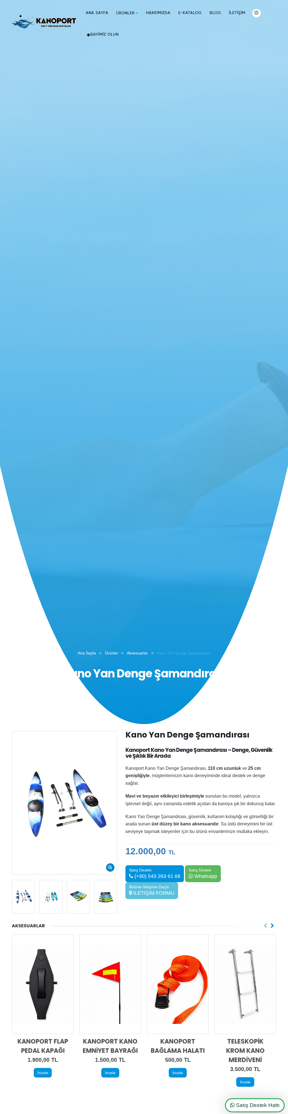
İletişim (237, 13)
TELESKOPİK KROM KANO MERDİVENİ (245, 1050)
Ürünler (125, 13)
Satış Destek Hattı (257, 1105)
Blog (215, 13)
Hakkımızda (158, 13)
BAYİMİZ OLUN (104, 34)
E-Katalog (190, 13)
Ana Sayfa (97, 13)
